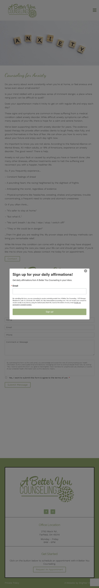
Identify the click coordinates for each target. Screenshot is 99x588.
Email (15, 286)
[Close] (87, 270)
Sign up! (49, 312)
